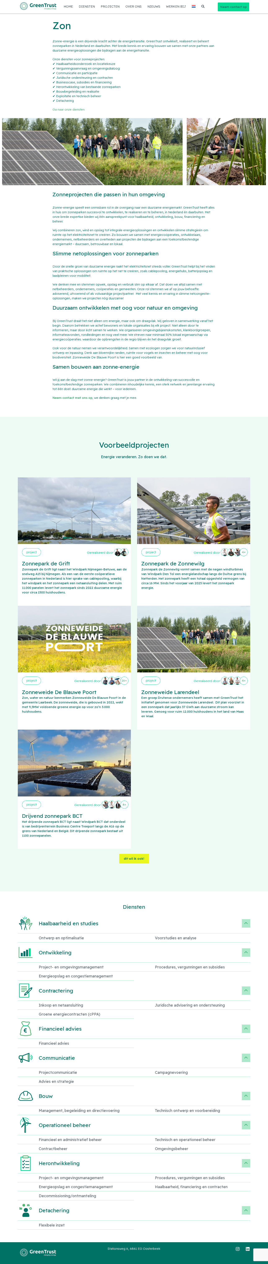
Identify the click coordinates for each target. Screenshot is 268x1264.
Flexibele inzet (52, 1225)
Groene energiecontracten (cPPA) (69, 1014)
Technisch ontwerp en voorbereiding (187, 1110)
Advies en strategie (56, 1081)
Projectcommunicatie (58, 1072)
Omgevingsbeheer (171, 1148)
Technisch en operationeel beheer (185, 1139)
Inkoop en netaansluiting (61, 1005)
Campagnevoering (171, 1072)
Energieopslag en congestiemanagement (76, 976)
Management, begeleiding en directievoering (79, 1110)
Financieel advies (54, 1043)
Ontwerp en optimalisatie (61, 938)
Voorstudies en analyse (175, 938)
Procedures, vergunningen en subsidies (190, 967)
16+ (124, 680)
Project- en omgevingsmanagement (71, 967)
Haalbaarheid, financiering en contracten (191, 1186)
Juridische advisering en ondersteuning (190, 1005)
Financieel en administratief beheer (70, 1139)
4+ (244, 552)
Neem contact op (233, 7)
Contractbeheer (53, 1148)
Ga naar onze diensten (69, 109)
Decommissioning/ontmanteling (67, 1195)
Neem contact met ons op (72, 398)
